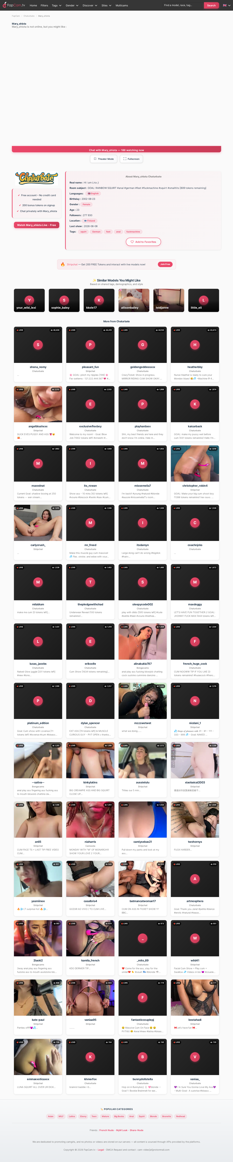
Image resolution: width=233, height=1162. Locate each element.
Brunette (166, 1116)
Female (86, 204)
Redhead (180, 1116)
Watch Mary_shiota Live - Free (36, 225)
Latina (72, 1116)
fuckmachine (133, 231)
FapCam (16, 16)
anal (118, 231)
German (96, 231)
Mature (105, 1116)
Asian (50, 1116)
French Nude (106, 1130)
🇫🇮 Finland (89, 220)
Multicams (122, 5)
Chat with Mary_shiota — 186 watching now (116, 150)
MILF (61, 1116)
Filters (44, 5)
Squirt (142, 1116)
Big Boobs (119, 1116)
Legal (101, 1149)
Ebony (83, 1116)
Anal (131, 1116)
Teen (94, 1116)
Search (211, 5)
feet (108, 231)
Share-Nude (136, 1130)
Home (33, 5)
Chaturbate (29, 16)
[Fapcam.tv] (14, 5)
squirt (83, 231)
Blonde (153, 1116)
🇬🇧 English (93, 193)
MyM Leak (121, 1130)
